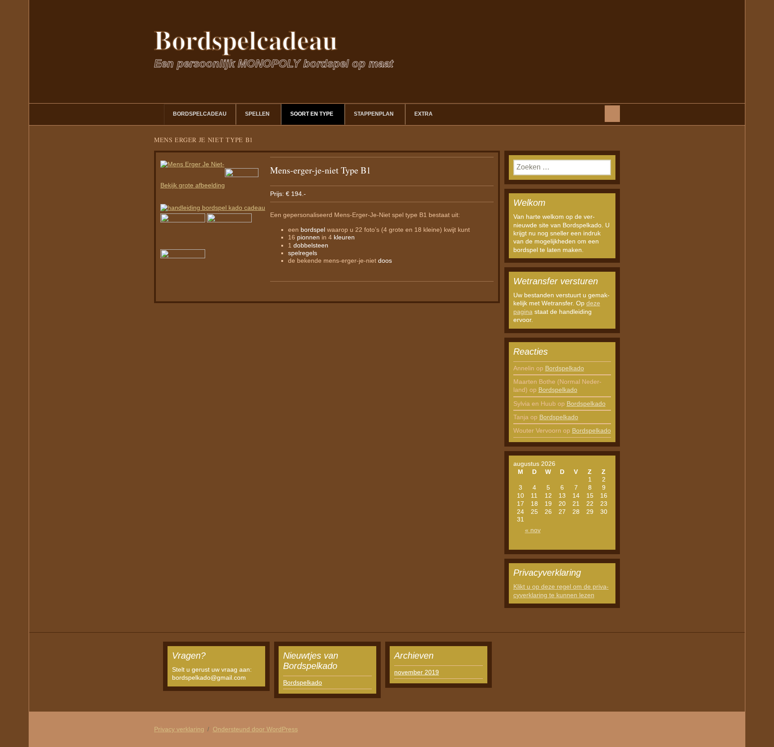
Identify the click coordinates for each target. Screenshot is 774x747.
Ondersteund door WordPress (255, 729)
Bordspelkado (564, 368)
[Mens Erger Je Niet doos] (182, 231)
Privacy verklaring (179, 729)
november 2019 (416, 672)
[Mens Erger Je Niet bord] (241, 185)
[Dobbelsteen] (182, 266)
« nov (533, 530)
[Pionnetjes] (229, 231)
